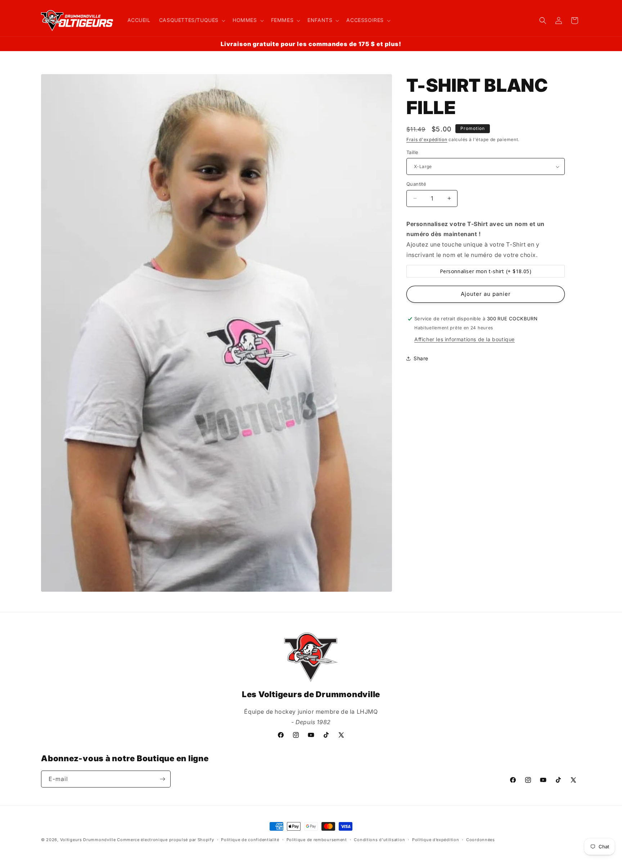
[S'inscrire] (162, 779)
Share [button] (421, 358)
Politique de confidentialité (250, 839)
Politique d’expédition (435, 839)
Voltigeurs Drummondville (88, 839)
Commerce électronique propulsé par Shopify (165, 839)
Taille (412, 152)
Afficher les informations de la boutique (464, 339)
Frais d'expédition (426, 139)
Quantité (416, 184)
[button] (191, 20)
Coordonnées (480, 839)
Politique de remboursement (317, 839)
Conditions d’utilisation (379, 839)
